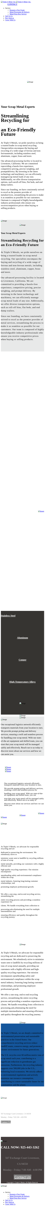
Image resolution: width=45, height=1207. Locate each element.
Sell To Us (9, 16)
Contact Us (5, 1122)
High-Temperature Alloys (25, 506)
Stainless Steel (7, 499)
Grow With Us (10, 20)
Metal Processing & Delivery (20, 12)
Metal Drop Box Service (18, 14)
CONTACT (12, 4)
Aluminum (5, 501)
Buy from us (9, 18)
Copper (24, 503)
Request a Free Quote (17, 10)
